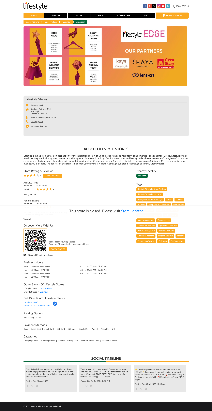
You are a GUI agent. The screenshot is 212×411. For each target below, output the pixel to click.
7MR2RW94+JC (31, 302)
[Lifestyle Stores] (36, 6)
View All (27, 219)
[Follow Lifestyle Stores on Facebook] (145, 6)
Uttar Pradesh (51, 22)
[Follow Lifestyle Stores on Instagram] (159, 6)
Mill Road (142, 176)
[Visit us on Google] (150, 6)
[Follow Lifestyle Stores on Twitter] (154, 6)
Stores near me (32, 22)
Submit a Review (52, 176)
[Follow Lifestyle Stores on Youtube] (163, 6)
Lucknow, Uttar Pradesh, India (37, 306)
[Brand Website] (168, 6)
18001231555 (37, 122)
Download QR (58, 249)
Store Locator (132, 211)
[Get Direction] (54, 305)
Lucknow (67, 22)
